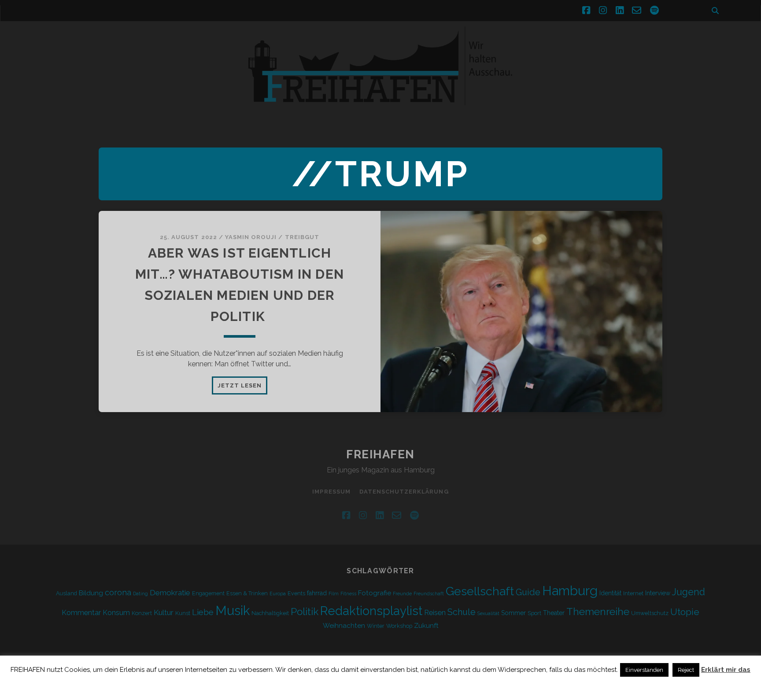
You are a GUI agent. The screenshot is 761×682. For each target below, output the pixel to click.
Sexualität (488, 613)
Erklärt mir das (725, 670)
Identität (610, 593)
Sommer (513, 612)
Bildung (91, 593)
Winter (375, 626)
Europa (278, 593)
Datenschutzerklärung (404, 491)
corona (118, 592)
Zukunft (426, 626)
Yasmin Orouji (251, 237)
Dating (140, 593)
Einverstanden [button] (644, 670)
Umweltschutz (650, 613)
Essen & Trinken (247, 593)
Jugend (688, 591)
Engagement (208, 593)
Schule (461, 612)
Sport (534, 613)
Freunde (402, 593)
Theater (554, 612)
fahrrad (317, 593)
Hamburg (570, 590)
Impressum (331, 491)
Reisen (435, 612)
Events (296, 593)
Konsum (116, 612)
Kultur (164, 612)
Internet (633, 593)
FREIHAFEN (380, 454)
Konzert (142, 613)
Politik (304, 611)
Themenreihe (597, 611)
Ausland (66, 593)
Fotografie (374, 593)
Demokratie (170, 592)
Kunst (182, 613)
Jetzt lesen (242, 387)
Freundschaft (429, 593)
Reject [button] (686, 670)
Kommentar (81, 612)
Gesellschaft (480, 591)
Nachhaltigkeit (270, 613)
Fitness (348, 593)
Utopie (684, 612)
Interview (657, 593)
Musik (232, 610)
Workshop (399, 626)
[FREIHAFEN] (530, 110)
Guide (528, 592)
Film (334, 593)
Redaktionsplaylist (371, 611)
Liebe (203, 612)
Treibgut (302, 237)
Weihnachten (344, 626)
